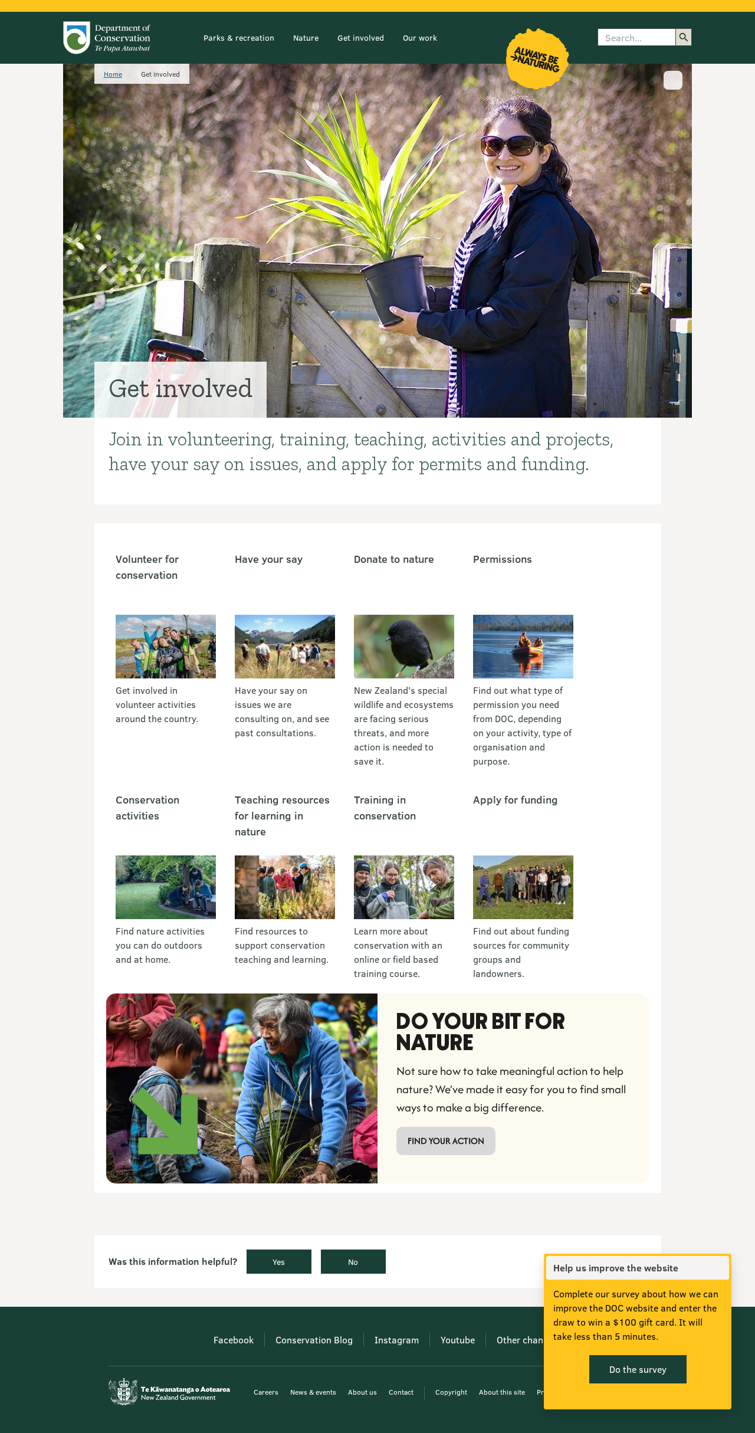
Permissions (502, 559)
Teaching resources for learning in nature (282, 815)
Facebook (234, 1339)
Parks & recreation (238, 37)
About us (362, 1391)
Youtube (458, 1339)
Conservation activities (147, 807)
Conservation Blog (314, 1339)
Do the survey (638, 1369)
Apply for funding (515, 799)
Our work (420, 37)
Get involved (360, 37)
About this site (502, 1391)
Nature (306, 37)
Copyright (451, 1391)
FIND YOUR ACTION (446, 1140)
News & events (313, 1391)
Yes (279, 1261)
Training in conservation (385, 807)
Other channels (528, 1339)
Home (113, 73)
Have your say (269, 559)
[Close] (720, 1268)
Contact (401, 1391)
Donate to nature (394, 559)
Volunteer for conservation (147, 567)
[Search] (683, 37)
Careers (266, 1391)
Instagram (397, 1339)
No (353, 1261)
